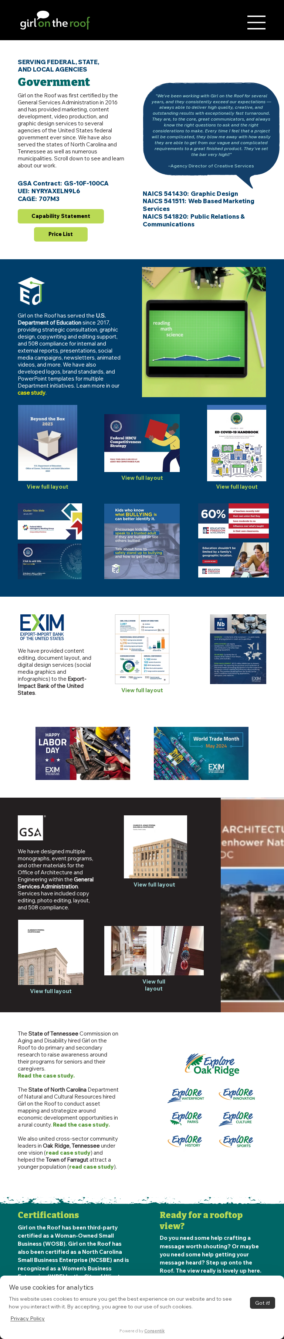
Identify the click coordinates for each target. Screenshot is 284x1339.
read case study (68, 1152)
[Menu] (256, 22)
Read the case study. (46, 1075)
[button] (253, 388)
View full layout (47, 486)
